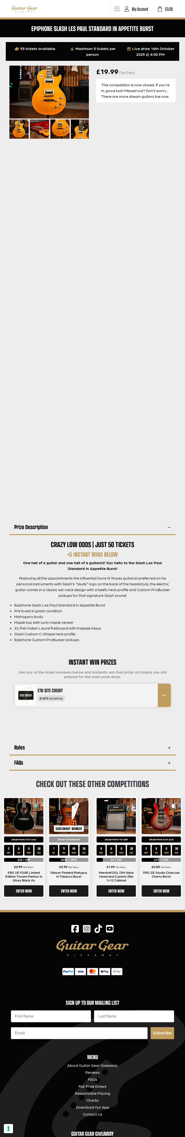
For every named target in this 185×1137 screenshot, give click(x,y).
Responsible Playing (92, 1093)
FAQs (18, 762)
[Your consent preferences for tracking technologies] (8, 1128)
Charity (92, 1100)
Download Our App (92, 1107)
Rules (19, 747)
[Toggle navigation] (116, 9)
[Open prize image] (24, 695)
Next (82, 127)
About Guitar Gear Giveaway (92, 1065)
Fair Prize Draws (92, 1086)
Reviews (92, 1072)
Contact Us (92, 1114)
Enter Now (24, 891)
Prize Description (31, 527)
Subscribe (162, 1033)
